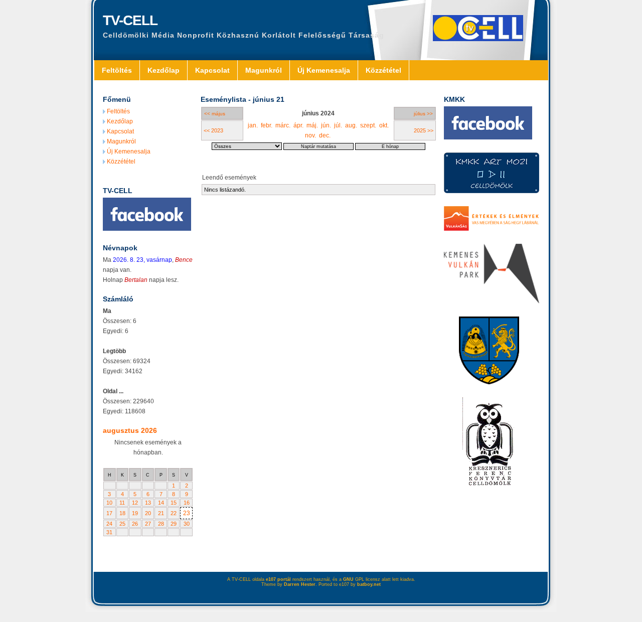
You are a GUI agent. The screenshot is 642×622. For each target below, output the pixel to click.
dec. (325, 135)
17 (109, 513)
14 (161, 503)
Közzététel (383, 70)
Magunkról (263, 70)
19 (135, 513)
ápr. (298, 125)
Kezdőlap (163, 70)
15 (174, 503)
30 (187, 524)
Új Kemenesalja (323, 70)
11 (122, 503)
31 (109, 532)
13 (148, 503)
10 (109, 503)
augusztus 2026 (130, 430)
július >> (423, 113)
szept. (368, 125)
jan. (253, 125)
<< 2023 (213, 130)
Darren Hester (299, 584)
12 (135, 503)
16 (187, 503)
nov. (310, 135)
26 (135, 524)
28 (161, 524)
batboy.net (369, 584)
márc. (282, 125)
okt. (384, 125)
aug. (351, 125)
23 (186, 513)
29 (174, 524)
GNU (348, 579)
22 (174, 513)
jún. (326, 125)
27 (148, 524)
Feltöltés (117, 70)
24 (109, 524)
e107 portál (278, 579)
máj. (312, 125)
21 (161, 513)
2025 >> (423, 130)
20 (148, 513)
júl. (338, 125)
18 (122, 513)
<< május (214, 113)
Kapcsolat (212, 70)
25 (122, 524)
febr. (266, 125)
